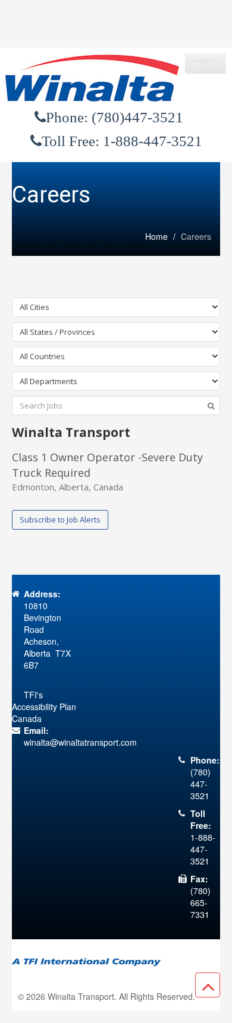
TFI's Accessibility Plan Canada (44, 706)
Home (156, 236)
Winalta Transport (81, 996)
